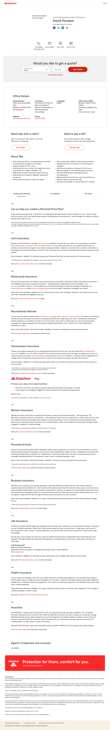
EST (90, 101)
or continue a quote (55, 75)
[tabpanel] (55, 107)
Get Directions (18, 110)
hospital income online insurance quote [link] (33, 595)
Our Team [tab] (88, 194)
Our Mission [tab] (55, 194)
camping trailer (55, 316)
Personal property (38, 356)
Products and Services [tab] (21, 194)
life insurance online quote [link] (28, 560)
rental (40, 246)
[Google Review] (58, 27)
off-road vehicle (73, 316)
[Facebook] (54, 27)
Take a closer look (17, 552)
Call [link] (12, 333)
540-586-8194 (40, 118)
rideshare (49, 246)
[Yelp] (67, 27)
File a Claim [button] (20, 147)
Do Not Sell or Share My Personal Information (51, 723)
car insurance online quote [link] (28, 264)
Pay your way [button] (75, 147)
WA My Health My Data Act (12, 723)
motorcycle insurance (19, 288)
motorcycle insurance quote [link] (29, 298)
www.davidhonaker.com (22, 118)
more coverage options (40, 288)
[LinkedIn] (62, 27)
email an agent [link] (21, 333)
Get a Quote (77, 69)
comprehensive (30, 246)
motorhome (44, 316)
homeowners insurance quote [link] (30, 373)
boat (63, 316)
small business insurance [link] (28, 508)
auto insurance (43, 243)
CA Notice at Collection (29, 723)
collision (18, 246)
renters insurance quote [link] (28, 432)
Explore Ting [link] (15, 394)
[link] (49, 46)
